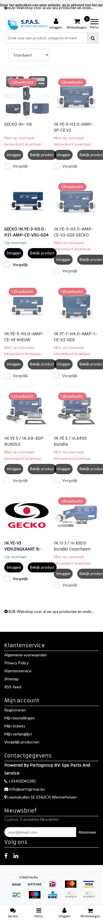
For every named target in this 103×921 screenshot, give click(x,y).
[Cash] (36, 886)
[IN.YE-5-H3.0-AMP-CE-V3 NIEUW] (26, 306)
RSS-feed (12, 686)
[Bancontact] (18, 897)
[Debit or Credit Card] (90, 897)
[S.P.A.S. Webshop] (26, 23)
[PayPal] (73, 897)
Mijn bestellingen (19, 717)
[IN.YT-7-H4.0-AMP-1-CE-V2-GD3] (76, 306)
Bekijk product (42, 154)
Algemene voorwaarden (25, 654)
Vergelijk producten (21, 741)
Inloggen (14, 154)
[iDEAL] (54, 886)
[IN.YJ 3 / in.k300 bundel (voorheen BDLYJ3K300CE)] (76, 515)
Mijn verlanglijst (18, 733)
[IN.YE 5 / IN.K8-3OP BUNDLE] (26, 410)
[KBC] (54, 897)
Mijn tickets (14, 725)
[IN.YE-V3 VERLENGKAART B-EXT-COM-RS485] (26, 515)
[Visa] (90, 886)
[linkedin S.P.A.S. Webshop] (15, 855)
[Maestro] (36, 897)
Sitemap (11, 678)
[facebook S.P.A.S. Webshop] (5, 855)
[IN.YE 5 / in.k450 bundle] (76, 410)
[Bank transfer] (18, 886)
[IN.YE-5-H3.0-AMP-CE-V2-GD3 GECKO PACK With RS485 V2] (76, 201)
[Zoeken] (93, 38)
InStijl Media (28, 877)
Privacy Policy (16, 662)
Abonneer (87, 832)
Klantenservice (17, 670)
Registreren (15, 709)
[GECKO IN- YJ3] (26, 96)
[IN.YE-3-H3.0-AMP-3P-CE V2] (76, 96)
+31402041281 (21, 781)
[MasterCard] (73, 886)
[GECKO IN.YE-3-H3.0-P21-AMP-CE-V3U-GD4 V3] (26, 201)
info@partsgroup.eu (27, 789)
